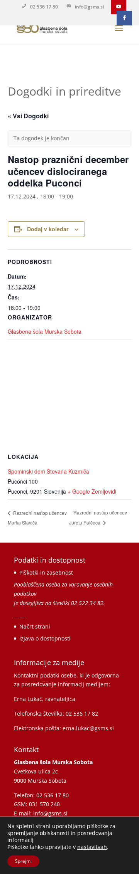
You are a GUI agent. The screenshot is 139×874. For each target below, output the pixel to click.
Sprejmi (23, 861)
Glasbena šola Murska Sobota (44, 331)
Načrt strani (34, 626)
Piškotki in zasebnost (46, 572)
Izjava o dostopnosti (45, 638)
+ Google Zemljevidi (92, 491)
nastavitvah (92, 847)
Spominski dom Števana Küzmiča (48, 471)
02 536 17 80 (44, 6)
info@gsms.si (89, 6)
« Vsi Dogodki (28, 115)
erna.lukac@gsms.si (88, 728)
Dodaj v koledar (47, 229)
